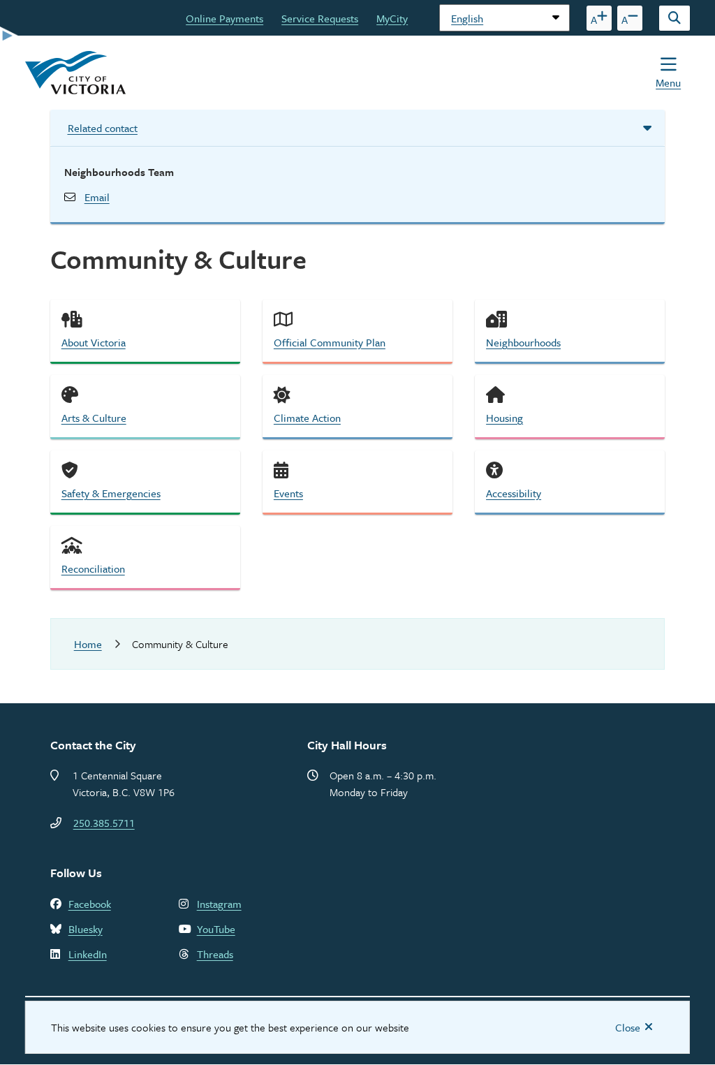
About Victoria (93, 342)
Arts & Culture (93, 417)
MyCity (392, 18)
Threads (215, 954)
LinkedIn (87, 954)
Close (627, 1027)
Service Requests (319, 18)
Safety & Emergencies (111, 493)
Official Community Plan (329, 342)
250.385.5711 (104, 822)
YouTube (216, 929)
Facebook (89, 903)
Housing (504, 417)
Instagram (219, 903)
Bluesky (85, 929)
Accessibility (513, 493)
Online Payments (224, 18)
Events (288, 493)
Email (97, 197)
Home (88, 644)
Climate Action (307, 417)
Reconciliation (93, 568)
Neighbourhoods (523, 342)
